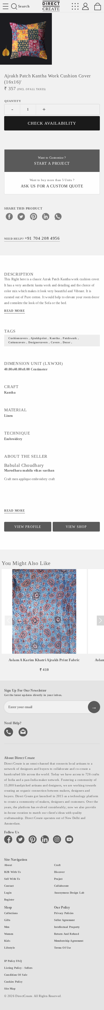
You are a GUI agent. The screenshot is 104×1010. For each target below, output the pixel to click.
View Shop (76, 526)
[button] (100, 620)
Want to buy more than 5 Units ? (52, 183)
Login (8, 892)
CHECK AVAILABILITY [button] (52, 123)
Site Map (10, 988)
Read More (14, 310)
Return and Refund (66, 933)
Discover (59, 871)
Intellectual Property (67, 926)
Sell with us (12, 878)
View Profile (27, 526)
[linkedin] (46, 216)
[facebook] (9, 216)
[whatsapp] (58, 216)
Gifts (7, 920)
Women (8, 933)
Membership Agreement (68, 940)
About (8, 865)
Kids (7, 940)
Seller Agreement (64, 920)
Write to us (24, 731)
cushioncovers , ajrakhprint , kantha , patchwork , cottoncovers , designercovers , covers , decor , (43, 340)
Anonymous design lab (69, 892)
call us (9, 731)
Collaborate (61, 885)
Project (58, 878)
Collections (11, 913)
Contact (9, 885)
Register (9, 899)
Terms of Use (62, 947)
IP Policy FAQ (13, 960)
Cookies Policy (13, 981)
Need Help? (32, 238)
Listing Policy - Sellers (18, 967)
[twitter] (21, 216)
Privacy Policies (64, 913)
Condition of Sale (15, 974)
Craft (57, 865)
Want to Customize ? (52, 161)
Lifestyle (9, 947)
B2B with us (12, 871)
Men (7, 926)
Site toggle (5, 6)
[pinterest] (34, 216)
